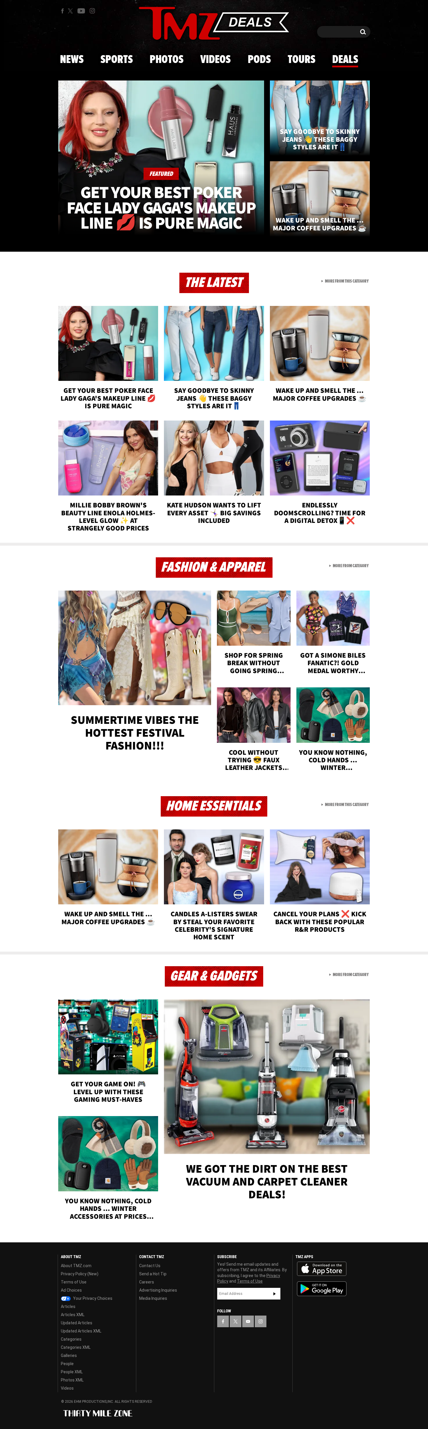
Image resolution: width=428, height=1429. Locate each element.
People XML (72, 1372)
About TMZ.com (76, 1265)
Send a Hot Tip (153, 1274)
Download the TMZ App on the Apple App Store (321, 1269)
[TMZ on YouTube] (248, 1321)
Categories (71, 1339)
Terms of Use (73, 1282)
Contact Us (149, 1265)
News (72, 60)
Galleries (69, 1355)
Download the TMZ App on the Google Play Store (321, 1288)
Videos (215, 60)
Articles (68, 1306)
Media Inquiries (153, 1298)
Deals (345, 60)
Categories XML (76, 1347)
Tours (301, 60)
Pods (259, 60)
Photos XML (72, 1380)
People (67, 1363)
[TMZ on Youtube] (81, 10)
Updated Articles (76, 1323)
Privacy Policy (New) (79, 1274)
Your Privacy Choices (92, 1298)
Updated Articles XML (81, 1331)
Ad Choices (71, 1290)
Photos (166, 60)
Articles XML (72, 1314)
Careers (146, 1282)
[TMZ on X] (71, 11)
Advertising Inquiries (158, 1290)
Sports (116, 60)
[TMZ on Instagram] (92, 11)
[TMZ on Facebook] (62, 11)
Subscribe (274, 1294)
